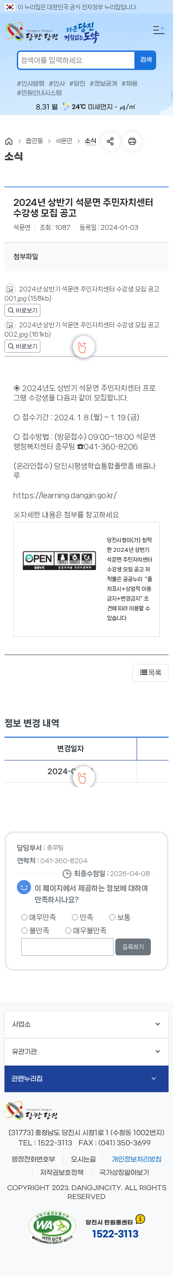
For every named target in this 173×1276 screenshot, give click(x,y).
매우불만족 (88, 931)
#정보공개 (103, 84)
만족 (85, 917)
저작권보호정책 (61, 1173)
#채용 (130, 84)
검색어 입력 (2, 7)
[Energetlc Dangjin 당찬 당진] (31, 33)
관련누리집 (27, 1079)
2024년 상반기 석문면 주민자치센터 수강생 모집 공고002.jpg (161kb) (81, 330)
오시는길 (83, 1160)
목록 (154, 673)
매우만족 (42, 917)
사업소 (21, 1024)
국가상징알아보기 (124, 1173)
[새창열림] (22, 310)
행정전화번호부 (33, 1160)
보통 (122, 917)
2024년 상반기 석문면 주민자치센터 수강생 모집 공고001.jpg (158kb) (81, 294)
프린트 (132, 141)
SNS (110, 141)
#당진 (77, 84)
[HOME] (8, 141)
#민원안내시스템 (39, 93)
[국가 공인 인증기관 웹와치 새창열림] (52, 1227)
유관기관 (24, 1052)
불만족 (38, 931)
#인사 (57, 84)
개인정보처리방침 (136, 1160)
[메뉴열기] (159, 30)
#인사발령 (30, 84)
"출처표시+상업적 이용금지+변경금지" (129, 588)
